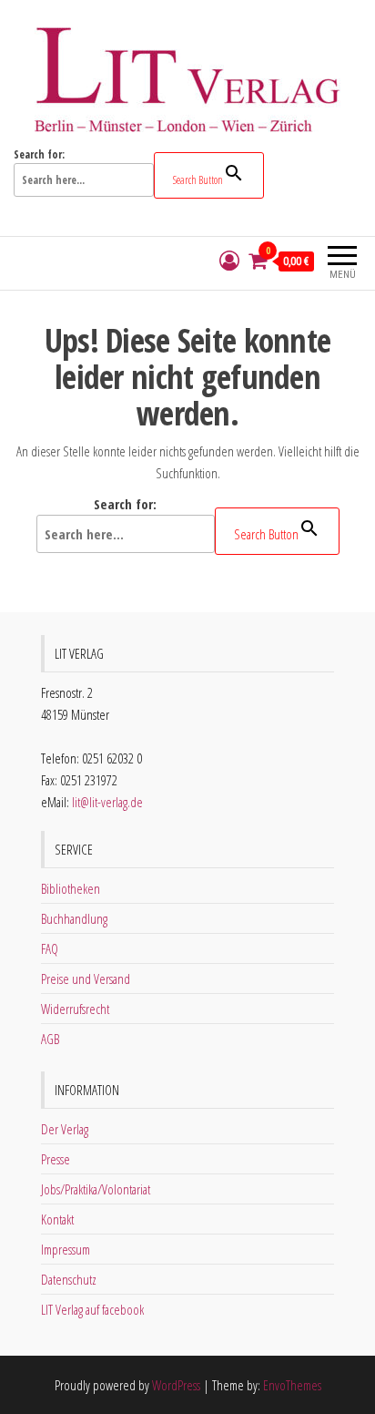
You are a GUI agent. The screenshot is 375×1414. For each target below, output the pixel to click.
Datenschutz (68, 1279)
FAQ (49, 948)
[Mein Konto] (229, 261)
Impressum (65, 1249)
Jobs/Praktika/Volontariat (95, 1189)
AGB (50, 1039)
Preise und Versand (85, 978)
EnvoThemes (292, 1385)
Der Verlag (64, 1129)
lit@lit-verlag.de (107, 802)
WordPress (176, 1385)
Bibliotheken (70, 888)
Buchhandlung (74, 918)
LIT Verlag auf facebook (92, 1309)
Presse (55, 1159)
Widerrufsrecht (75, 1008)
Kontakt (57, 1219)
